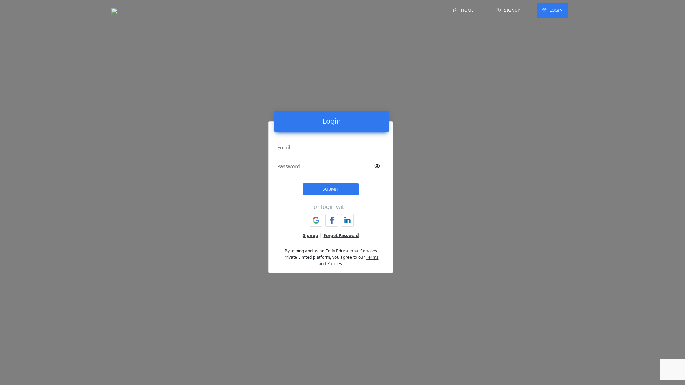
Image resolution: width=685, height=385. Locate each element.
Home (467, 10)
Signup (512, 10)
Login (556, 10)
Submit (331, 189)
